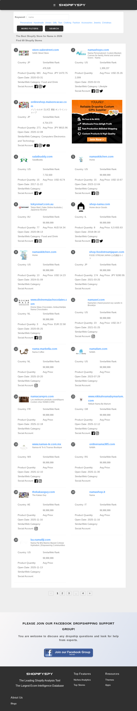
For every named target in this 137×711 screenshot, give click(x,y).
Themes (109, 679)
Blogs (14, 703)
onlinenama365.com (102, 444)
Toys (60, 23)
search (54, 29)
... (76, 593)
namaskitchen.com (101, 156)
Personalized (26, 23)
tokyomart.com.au (42, 204)
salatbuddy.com (42, 156)
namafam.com (98, 348)
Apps (108, 685)
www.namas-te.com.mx (46, 444)
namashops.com (98, 49)
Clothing (67, 23)
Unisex (48, 23)
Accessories (86, 23)
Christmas (106, 23)
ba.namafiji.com (40, 539)
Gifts (55, 23)
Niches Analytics (82, 679)
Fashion (76, 23)
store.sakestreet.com (45, 49)
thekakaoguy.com (43, 492)
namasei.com (96, 299)
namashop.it (97, 492)
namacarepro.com (42, 396)
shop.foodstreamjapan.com (106, 252)
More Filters (29, 29)
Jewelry (97, 23)
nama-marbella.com (44, 348)
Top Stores (79, 685)
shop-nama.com (99, 204)
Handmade (39, 23)
